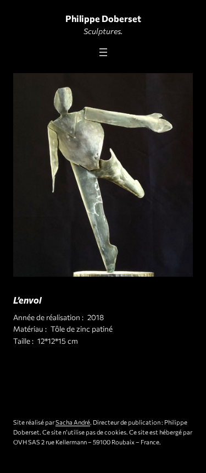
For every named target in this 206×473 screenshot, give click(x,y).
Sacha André (72, 422)
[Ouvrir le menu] (103, 52)
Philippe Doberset (103, 18)
